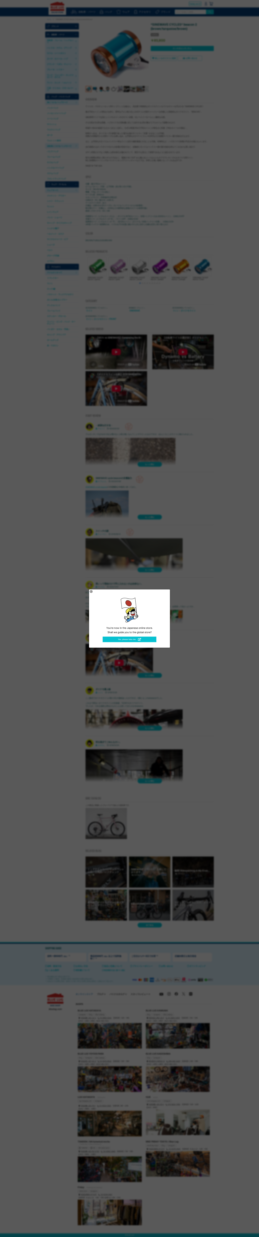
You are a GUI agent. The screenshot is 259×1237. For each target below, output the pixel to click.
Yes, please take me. (127, 639)
